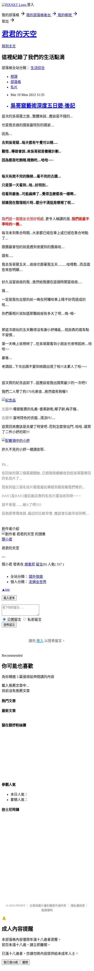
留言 (39, 564)
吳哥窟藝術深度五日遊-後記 (42, 105)
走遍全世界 (37, 582)
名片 (13, 87)
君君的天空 (19, 34)
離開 (25, 962)
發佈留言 (9, 624)
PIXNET (20, 905)
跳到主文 (9, 46)
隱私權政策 (78, 905)
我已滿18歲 (10, 962)
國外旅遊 (36, 576)
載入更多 (9, 598)
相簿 (13, 76)
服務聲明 (47, 910)
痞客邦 (29, 564)
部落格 (15, 82)
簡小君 (7, 539)
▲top (6, 589)
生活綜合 (38, 68)
